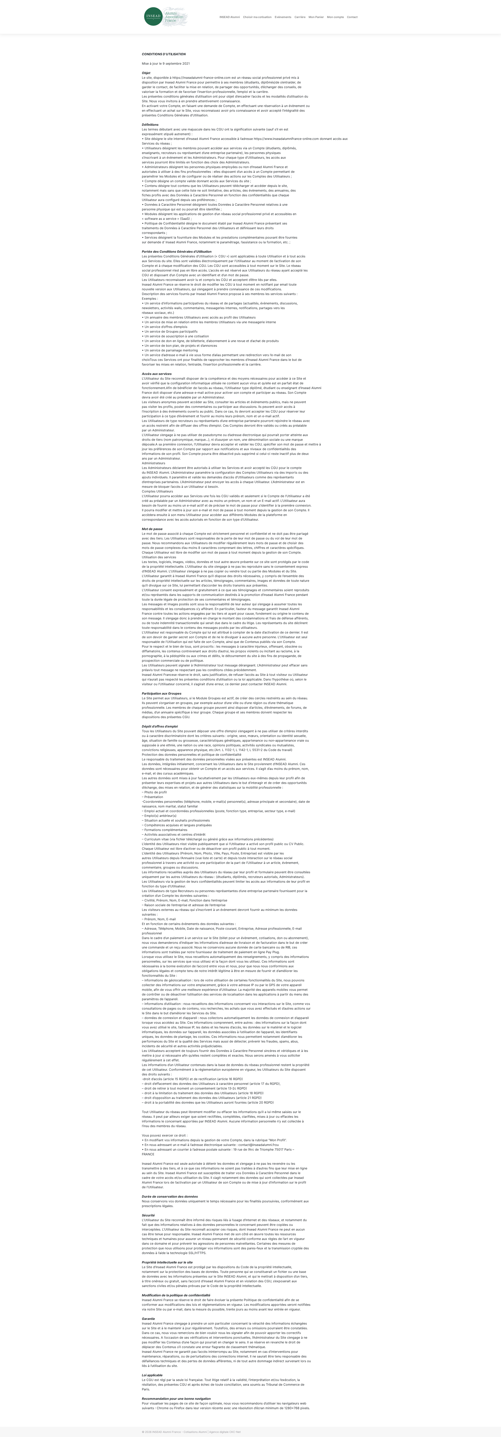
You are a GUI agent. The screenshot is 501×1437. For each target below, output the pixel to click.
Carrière (300, 17)
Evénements (283, 17)
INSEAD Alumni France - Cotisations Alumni (179, 1431)
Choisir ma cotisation (257, 17)
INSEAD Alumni (230, 17)
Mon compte (335, 17)
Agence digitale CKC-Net (225, 1431)
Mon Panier (316, 17)
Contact (352, 17)
